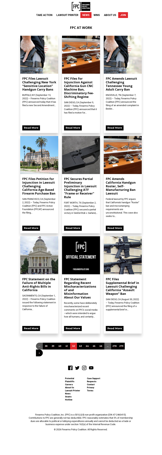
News (85, 15)
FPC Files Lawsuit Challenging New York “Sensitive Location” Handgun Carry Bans (39, 83)
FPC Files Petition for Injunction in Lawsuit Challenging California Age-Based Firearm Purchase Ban (38, 186)
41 (66, 346)
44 (87, 346)
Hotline (68, 400)
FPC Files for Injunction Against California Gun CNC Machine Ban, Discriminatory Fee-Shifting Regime (79, 87)
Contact (91, 384)
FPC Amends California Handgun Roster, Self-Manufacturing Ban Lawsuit (121, 186)
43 (80, 346)
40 (59, 346)
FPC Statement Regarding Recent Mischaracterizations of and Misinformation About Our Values (80, 288)
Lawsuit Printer (67, 15)
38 (46, 346)
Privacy (90, 387)
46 (100, 346)
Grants (68, 396)
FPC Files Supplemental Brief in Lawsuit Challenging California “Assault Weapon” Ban (122, 286)
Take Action (44, 15)
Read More (31, 127)
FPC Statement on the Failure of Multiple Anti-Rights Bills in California (38, 284)
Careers (69, 384)
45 (94, 346)
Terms (90, 390)
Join (123, 15)
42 (73, 346)
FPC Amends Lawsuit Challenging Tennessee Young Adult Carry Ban (121, 83)
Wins (97, 15)
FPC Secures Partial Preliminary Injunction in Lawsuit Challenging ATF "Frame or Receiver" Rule (80, 188)
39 (53, 346)
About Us (110, 15)
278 (115, 346)
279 (121, 346)
